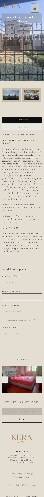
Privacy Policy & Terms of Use (22, 485)
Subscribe (22, 419)
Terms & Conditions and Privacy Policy (21, 320)
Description (22, 119)
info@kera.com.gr (25, 473)
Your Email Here (10, 306)
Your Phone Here (11, 291)
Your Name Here (11, 276)
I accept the (17, 320)
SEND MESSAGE (22, 359)
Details (22, 127)
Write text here (10, 327)
